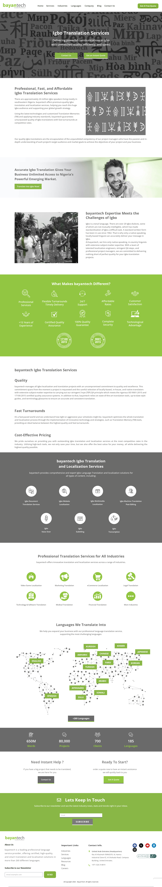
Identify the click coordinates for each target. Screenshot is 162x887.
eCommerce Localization (97, 585)
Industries (63, 6)
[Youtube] (147, 845)
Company (89, 6)
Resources (66, 861)
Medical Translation (64, 605)
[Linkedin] (154, 845)
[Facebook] (135, 845)
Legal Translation (130, 585)
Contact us (109, 6)
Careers (64, 868)
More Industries (131, 605)
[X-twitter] (141, 845)
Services (50, 6)
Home (40, 6)
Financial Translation (98, 605)
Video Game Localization (31, 585)
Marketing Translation (64, 585)
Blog (99, 6)
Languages (76, 6)
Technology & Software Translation (31, 605)
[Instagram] (135, 850)
